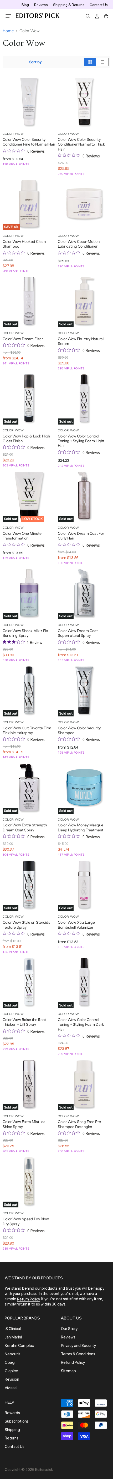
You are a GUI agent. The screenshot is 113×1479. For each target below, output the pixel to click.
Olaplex (11, 1371)
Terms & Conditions (78, 1354)
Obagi (10, 1362)
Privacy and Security (78, 1345)
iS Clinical (13, 1328)
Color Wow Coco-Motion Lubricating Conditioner (79, 244)
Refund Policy (73, 1362)
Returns (11, 1438)
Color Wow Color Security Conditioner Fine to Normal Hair (29, 142)
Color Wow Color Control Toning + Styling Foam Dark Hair (81, 1024)
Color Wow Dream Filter (23, 338)
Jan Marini (13, 1337)
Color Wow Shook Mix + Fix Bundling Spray (25, 633)
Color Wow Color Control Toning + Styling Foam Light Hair (81, 441)
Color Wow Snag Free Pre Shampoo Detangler (79, 1124)
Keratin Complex (19, 1345)
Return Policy (28, 1299)
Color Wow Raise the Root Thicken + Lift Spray (24, 1022)
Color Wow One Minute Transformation (22, 536)
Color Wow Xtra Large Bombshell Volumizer (76, 924)
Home (8, 30)
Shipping (12, 1429)
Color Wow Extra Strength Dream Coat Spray (25, 827)
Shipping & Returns (68, 5)
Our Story (69, 1328)
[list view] (102, 62)
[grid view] (90, 62)
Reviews (41, 5)
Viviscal (11, 1387)
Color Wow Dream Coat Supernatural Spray (78, 633)
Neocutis (12, 1354)
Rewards (12, 1412)
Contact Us (99, 5)
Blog (25, 5)
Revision (12, 1379)
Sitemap (68, 1371)
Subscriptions (17, 1421)
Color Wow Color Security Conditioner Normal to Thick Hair (81, 144)
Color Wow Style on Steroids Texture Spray (26, 924)
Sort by (35, 62)
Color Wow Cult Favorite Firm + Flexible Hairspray (28, 730)
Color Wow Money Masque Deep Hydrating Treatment (80, 827)
